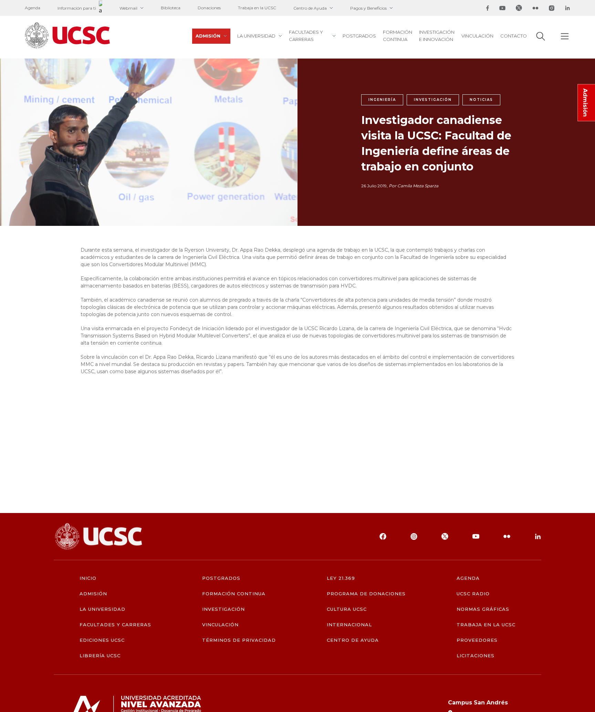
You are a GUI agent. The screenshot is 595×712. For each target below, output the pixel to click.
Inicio (88, 578)
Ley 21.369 (341, 578)
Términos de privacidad (239, 640)
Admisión (208, 36)
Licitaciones (475, 655)
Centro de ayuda (353, 640)
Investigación (223, 609)
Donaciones (209, 7)
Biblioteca (170, 7)
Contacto (513, 36)
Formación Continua (397, 35)
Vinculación (477, 36)
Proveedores (477, 640)
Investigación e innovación (437, 35)
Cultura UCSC (347, 609)
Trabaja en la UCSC (257, 7)
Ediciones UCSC (102, 640)
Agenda (32, 7)
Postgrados (359, 36)
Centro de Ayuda (310, 8)
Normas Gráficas (483, 609)
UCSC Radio (473, 593)
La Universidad (256, 36)
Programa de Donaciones (366, 593)
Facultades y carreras (306, 35)
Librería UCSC (100, 655)
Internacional (349, 624)
